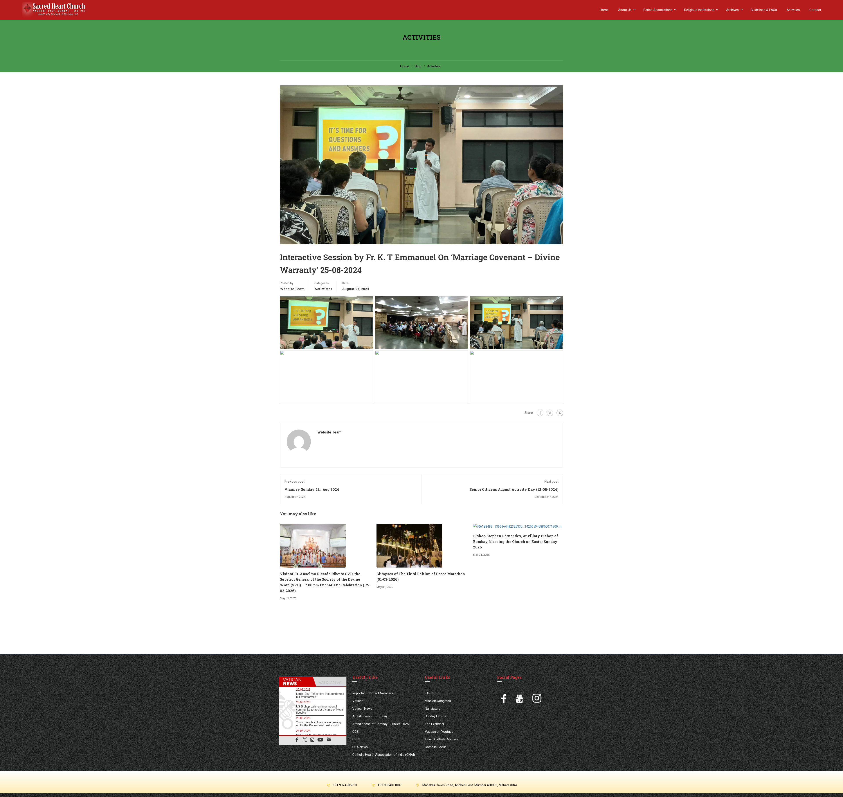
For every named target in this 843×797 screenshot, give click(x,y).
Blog (418, 66)
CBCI (356, 739)
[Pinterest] (560, 413)
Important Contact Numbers (372, 693)
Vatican (357, 701)
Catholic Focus (436, 747)
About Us (625, 10)
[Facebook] (540, 413)
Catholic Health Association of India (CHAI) (383, 755)
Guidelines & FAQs (764, 10)
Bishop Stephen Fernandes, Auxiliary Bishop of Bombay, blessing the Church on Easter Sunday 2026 (515, 541)
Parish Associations (657, 10)
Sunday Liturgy (435, 716)
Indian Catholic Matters (441, 739)
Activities (793, 10)
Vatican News (362, 709)
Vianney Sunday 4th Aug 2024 (312, 489)
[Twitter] (550, 413)
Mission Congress (438, 701)
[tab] (296, 681)
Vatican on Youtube (439, 732)
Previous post (294, 482)
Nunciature (432, 709)
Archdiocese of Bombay (369, 716)
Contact (815, 10)
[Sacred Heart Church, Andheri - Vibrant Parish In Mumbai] (55, 10)
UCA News (360, 747)
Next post (551, 482)
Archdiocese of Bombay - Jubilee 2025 (380, 724)
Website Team (292, 289)
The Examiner (434, 724)
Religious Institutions (699, 10)
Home (604, 10)
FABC (429, 693)
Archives (732, 10)
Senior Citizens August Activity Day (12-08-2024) (514, 489)
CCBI (356, 732)
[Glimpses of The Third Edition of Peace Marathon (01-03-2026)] (409, 545)
